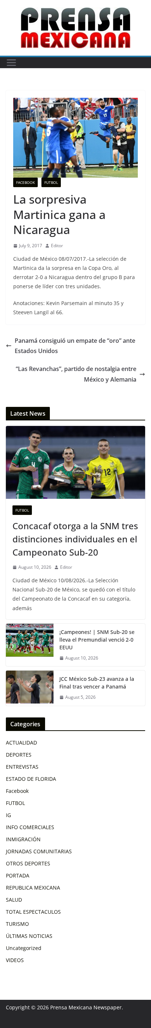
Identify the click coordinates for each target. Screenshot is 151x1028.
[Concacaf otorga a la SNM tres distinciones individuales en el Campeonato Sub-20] (75, 462)
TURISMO (17, 923)
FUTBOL (51, 182)
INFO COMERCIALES (30, 827)
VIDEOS (15, 960)
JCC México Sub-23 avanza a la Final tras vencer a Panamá (96, 682)
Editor (57, 245)
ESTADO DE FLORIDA (31, 778)
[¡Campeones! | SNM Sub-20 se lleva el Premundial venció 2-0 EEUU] (30, 645)
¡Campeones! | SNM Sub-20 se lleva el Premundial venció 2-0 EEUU (97, 639)
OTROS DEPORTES (28, 863)
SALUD (14, 899)
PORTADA (17, 875)
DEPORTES (19, 754)
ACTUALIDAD (21, 742)
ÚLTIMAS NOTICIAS (29, 935)
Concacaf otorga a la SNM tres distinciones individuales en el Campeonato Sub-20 (75, 539)
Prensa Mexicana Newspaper (86, 1007)
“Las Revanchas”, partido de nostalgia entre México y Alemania (76, 374)
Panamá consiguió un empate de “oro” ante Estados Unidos (75, 346)
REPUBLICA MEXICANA (33, 887)
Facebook (25, 182)
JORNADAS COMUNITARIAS (39, 851)
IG (8, 815)
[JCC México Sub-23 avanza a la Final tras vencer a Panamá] (30, 688)
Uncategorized (23, 948)
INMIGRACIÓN (23, 839)
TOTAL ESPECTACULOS (33, 911)
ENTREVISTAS (22, 766)
